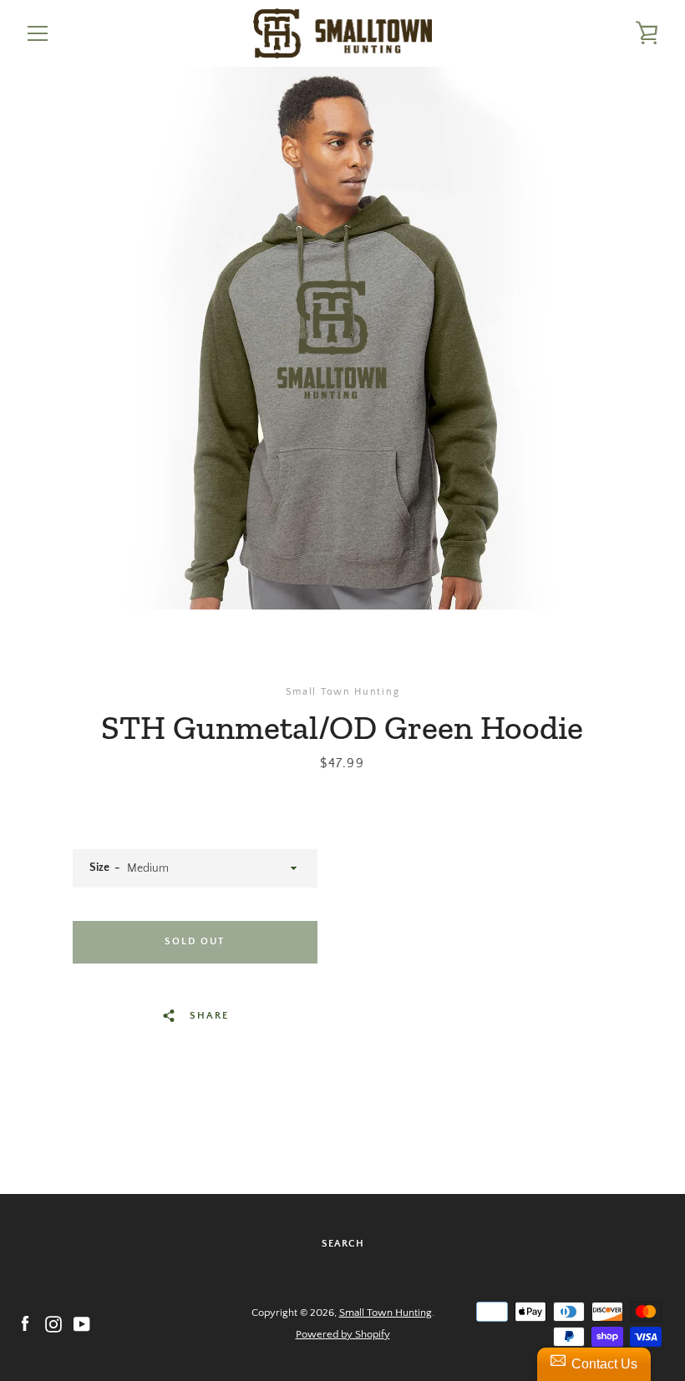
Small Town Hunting (385, 1312)
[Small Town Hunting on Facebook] (25, 1322)
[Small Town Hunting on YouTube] (82, 1322)
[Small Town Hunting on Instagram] (53, 1322)
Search (343, 1243)
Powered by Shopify (343, 1334)
